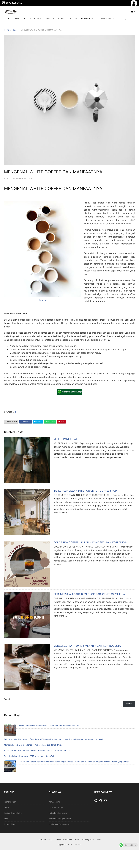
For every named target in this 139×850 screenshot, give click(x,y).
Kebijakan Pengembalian (60, 818)
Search (7, 699)
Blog (6, 818)
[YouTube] (105, 800)
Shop (6, 807)
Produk (49, 19)
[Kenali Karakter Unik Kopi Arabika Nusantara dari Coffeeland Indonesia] (10, 730)
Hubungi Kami (10, 824)
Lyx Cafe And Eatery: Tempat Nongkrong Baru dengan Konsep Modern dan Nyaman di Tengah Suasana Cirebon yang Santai (73, 761)
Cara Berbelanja (56, 807)
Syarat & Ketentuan (64, 839)
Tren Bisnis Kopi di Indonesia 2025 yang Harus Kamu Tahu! (30, 756)
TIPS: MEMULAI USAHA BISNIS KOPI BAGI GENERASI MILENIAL (89, 594)
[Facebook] (100, 800)
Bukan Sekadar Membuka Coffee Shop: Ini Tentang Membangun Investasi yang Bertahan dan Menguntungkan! (53, 739)
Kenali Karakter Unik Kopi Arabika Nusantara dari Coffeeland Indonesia (49, 725)
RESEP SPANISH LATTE (66, 439)
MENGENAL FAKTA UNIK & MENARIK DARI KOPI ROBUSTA (87, 645)
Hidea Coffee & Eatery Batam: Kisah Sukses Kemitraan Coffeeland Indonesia (38, 750)
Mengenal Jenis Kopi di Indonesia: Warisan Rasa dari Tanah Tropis (33, 745)
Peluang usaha (31, 19)
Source (42, 300)
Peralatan (63, 19)
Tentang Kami (13, 19)
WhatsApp (51, 422)
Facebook (26, 422)
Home (6, 30)
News (14, 30)
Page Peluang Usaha (85, 19)
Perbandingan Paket (13, 813)
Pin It (62, 422)
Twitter (38, 422)
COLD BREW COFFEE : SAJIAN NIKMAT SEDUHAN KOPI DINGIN (90, 542)
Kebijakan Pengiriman (58, 813)
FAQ (99, 839)
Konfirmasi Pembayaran (59, 824)
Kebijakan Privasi (45, 839)
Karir (77, 839)
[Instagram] (95, 800)
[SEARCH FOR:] (113, 19)
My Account (54, 802)
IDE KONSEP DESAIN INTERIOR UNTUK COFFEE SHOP (85, 490)
